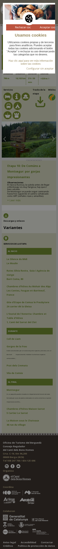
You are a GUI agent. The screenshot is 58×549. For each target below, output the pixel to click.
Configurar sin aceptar (40, 68)
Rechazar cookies (25, 27)
